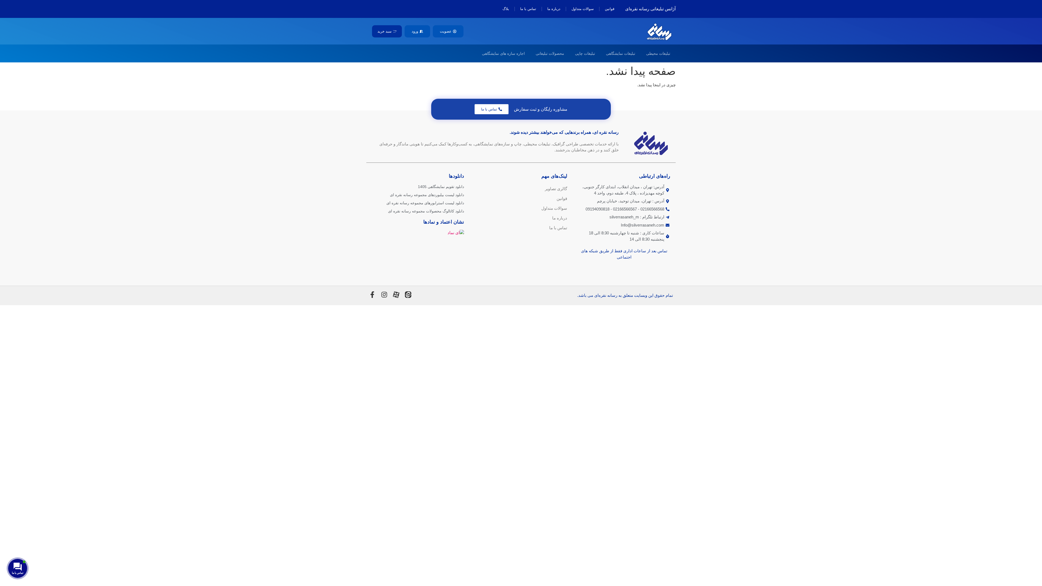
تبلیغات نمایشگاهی (620, 53)
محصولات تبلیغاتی (550, 53)
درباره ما (553, 9)
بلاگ (506, 9)
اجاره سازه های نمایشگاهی (503, 53)
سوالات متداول (582, 9)
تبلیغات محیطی (658, 53)
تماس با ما (528, 9)
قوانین (609, 9)
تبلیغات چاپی (585, 53)
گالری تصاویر (556, 188)
